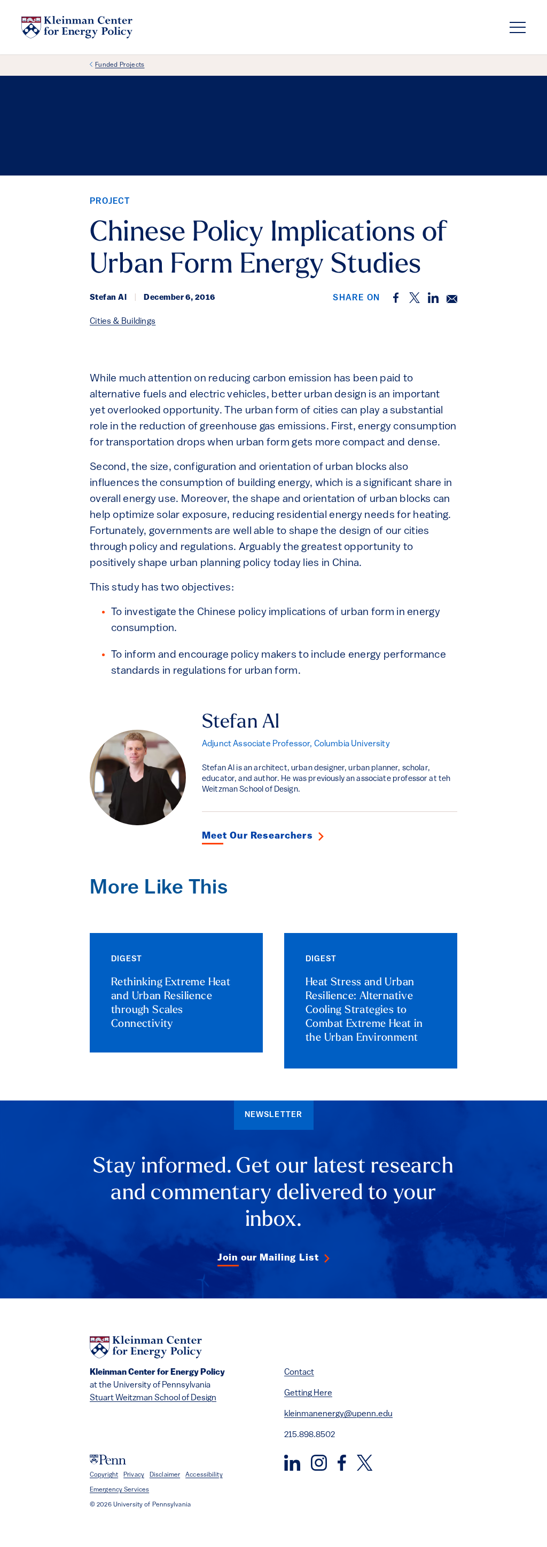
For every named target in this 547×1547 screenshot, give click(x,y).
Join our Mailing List (268, 1258)
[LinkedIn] (292, 1463)
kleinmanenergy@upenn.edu (338, 1414)
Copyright (104, 1475)
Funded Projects (120, 65)
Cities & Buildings (122, 321)
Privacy (133, 1475)
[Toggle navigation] (518, 27)
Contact (299, 1372)
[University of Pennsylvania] (108, 1460)
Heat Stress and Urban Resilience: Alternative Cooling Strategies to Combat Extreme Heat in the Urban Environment (364, 1010)
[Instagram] (319, 1463)
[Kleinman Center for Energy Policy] (76, 27)
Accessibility (204, 1475)
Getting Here (308, 1393)
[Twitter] (364, 1463)
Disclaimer (165, 1475)
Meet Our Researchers (257, 836)
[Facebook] (342, 1463)
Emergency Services (119, 1490)
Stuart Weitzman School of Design (153, 1398)
